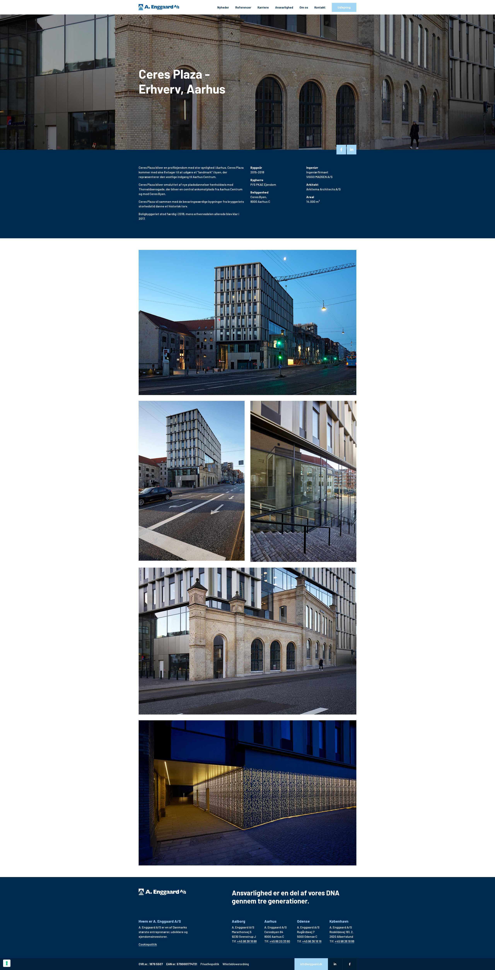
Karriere (263, 7)
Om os (304, 7)
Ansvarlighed (284, 7)
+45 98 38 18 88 (247, 941)
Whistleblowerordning (236, 964)
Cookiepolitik (148, 944)
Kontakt (319, 7)
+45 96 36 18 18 (311, 941)
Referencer (243, 7)
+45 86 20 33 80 (280, 941)
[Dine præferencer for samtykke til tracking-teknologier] (6, 963)
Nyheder (223, 7)
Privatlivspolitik (210, 964)
